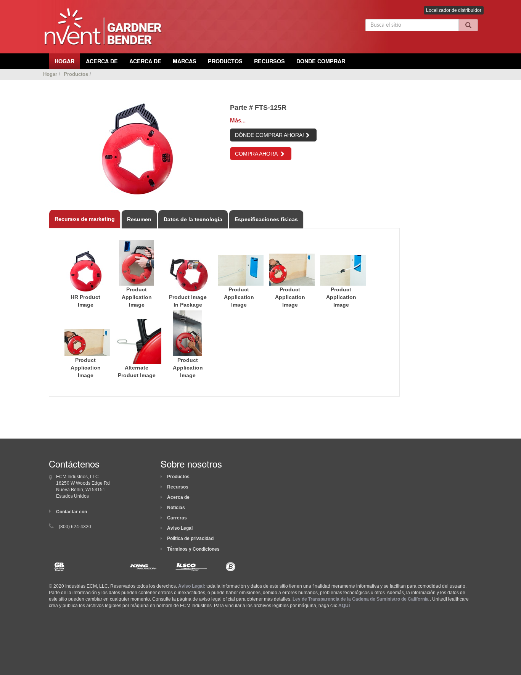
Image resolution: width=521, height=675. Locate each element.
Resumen (139, 219)
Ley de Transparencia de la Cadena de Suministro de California (361, 599)
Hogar (50, 74)
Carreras (177, 518)
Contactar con (71, 511)
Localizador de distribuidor (453, 10)
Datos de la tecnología (193, 219)
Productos (225, 61)
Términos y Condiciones (193, 549)
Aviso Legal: (191, 586)
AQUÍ (344, 605)
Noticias (176, 507)
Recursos (269, 61)
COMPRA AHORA (257, 154)
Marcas (184, 61)
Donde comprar (320, 61)
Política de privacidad (190, 538)
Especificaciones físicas (266, 219)
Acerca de (178, 497)
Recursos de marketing (85, 219)
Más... (238, 120)
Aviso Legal (180, 528)
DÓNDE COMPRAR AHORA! (269, 135)
